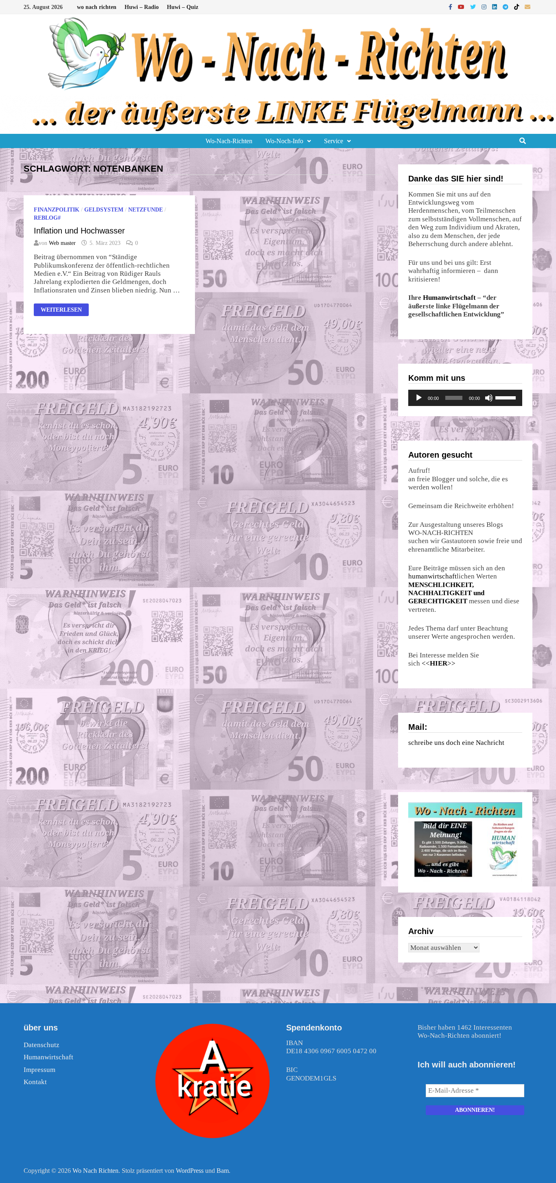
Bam (223, 1170)
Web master (62, 243)
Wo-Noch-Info (284, 141)
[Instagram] (484, 7)
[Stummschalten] (489, 398)
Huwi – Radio (142, 7)
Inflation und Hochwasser (79, 230)
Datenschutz (41, 1045)
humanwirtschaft (432, 576)
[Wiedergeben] (419, 398)
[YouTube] (462, 7)
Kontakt (35, 1082)
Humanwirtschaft (449, 297)
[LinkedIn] (495, 7)
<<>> (438, 663)
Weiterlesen (61, 310)
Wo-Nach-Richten (229, 141)
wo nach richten (96, 7)
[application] (465, 398)
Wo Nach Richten (95, 1170)
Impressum (39, 1070)
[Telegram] (506, 7)
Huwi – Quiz (182, 7)
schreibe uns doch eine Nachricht (456, 742)
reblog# (47, 218)
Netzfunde (145, 210)
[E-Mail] (527, 7)
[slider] (506, 397)
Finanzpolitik (56, 210)
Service (333, 141)
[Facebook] (451, 7)
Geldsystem (103, 210)
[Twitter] (473, 7)
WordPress (190, 1170)
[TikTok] (517, 7)
